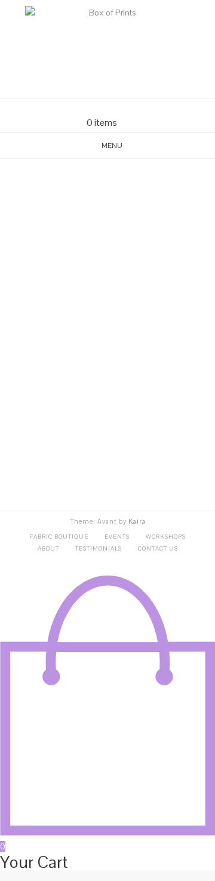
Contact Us (158, 548)
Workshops (166, 536)
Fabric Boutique (58, 536)
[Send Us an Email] (86, 108)
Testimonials (98, 548)
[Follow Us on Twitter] (115, 108)
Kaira (137, 521)
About (48, 548)
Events (117, 536)
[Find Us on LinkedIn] (129, 108)
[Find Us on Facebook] (100, 108)
